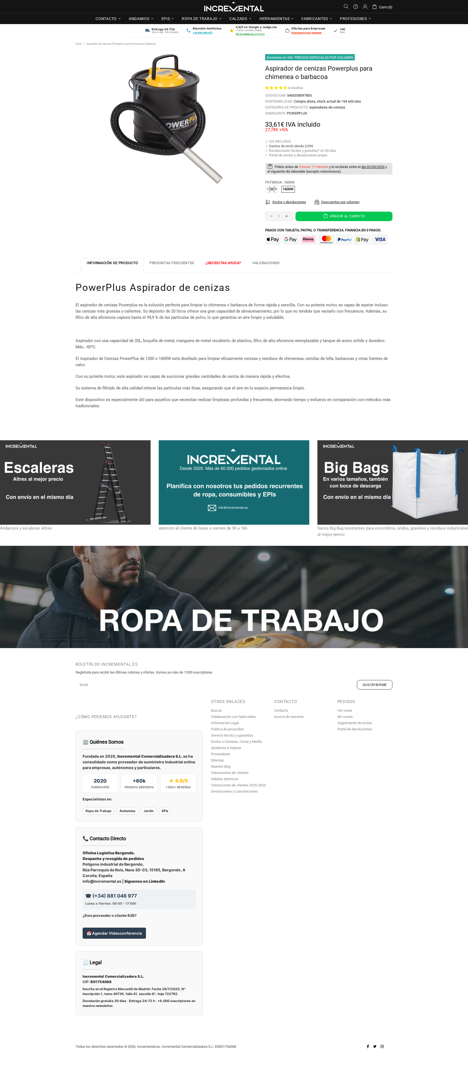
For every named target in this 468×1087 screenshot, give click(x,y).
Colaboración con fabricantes (233, 717)
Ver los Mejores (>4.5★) (250, 34)
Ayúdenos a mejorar (226, 748)
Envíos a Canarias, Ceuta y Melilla (236, 742)
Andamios (127, 811)
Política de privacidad (227, 729)
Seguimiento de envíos (354, 723)
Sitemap (217, 760)
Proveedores (220, 754)
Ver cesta (344, 710)
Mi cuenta (345, 717)
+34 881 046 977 (203, 32)
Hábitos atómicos (224, 779)
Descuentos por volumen (306, 32)
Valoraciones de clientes (230, 773)
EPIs (165, 811)
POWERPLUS (297, 113)
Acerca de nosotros (289, 717)
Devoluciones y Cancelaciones (234, 791)
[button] (276, 88)
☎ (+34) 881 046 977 (111, 896)
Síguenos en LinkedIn (144, 881)
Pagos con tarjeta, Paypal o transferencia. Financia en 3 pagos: (323, 230)
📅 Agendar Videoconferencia (114, 933)
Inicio (79, 43)
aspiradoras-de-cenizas (327, 107)
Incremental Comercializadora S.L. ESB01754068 (199, 1047)
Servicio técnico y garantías (232, 735)
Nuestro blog (220, 766)
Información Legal (225, 723)
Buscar (216, 710)
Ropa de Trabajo (98, 811)
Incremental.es (234, 6)
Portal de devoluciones (354, 729)
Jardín (149, 811)
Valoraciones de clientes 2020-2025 (238, 785)
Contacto (281, 710)
